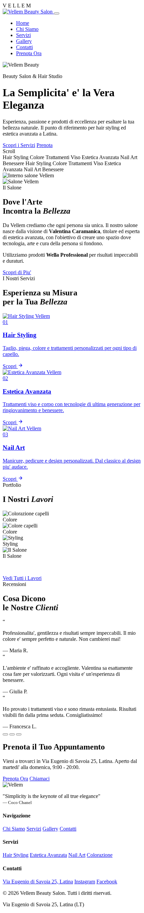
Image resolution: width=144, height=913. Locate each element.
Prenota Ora (29, 53)
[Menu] (56, 13)
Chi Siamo (27, 29)
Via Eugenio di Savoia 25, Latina (38, 881)
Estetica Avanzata (48, 855)
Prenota (45, 145)
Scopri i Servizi (19, 145)
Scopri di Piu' (17, 272)
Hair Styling (15, 855)
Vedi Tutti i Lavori (22, 578)
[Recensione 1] (5, 734)
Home (22, 23)
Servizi (23, 35)
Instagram (84, 881)
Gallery (24, 41)
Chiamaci (39, 778)
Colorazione (100, 855)
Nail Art (76, 855)
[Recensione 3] (18, 734)
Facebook (106, 881)
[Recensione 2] (12, 734)
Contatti (24, 47)
